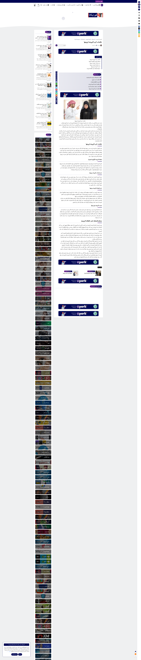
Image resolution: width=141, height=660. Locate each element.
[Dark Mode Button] (135, 656)
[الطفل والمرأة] (43, 313)
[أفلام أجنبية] (43, 234)
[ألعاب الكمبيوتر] (43, 328)
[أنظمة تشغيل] (43, 373)
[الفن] (43, 343)
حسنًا (20, 654)
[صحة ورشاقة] (43, 576)
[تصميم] (43, 427)
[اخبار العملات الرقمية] (43, 159)
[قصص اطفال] (43, 656)
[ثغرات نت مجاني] (43, 482)
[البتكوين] (43, 254)
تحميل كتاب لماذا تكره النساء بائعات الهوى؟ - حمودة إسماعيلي (42, 56)
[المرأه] (43, 363)
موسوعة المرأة (77, 39)
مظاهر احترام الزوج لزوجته (94, 84)
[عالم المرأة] (43, 606)
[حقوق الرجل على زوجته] (75, 273)
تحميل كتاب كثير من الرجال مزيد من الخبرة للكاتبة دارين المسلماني (41, 95)
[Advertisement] (54, 15)
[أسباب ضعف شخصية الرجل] (98, 273)
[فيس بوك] (43, 651)
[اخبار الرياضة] (43, 145)
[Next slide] (56, 286)
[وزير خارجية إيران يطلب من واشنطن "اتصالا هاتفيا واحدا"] (49, 85)
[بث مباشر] (43, 378)
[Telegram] (56, 88)
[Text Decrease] (56, 78)
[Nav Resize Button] (139, 9)
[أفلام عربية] (43, 244)
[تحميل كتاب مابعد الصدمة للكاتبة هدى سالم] (49, 47)
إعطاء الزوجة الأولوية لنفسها (94, 61)
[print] (56, 101)
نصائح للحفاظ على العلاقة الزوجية (93, 68)
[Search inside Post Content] (56, 72)
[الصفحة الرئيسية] (102, 5)
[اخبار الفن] (43, 164)
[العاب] (43, 323)
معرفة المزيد (14, 654)
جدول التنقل (98, 57)
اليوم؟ (35, 4)
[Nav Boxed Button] (139, 7)
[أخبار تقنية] (43, 174)
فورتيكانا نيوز (95, 5)
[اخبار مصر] (43, 194)
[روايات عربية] (43, 532)
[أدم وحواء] (43, 204)
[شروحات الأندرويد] (43, 556)
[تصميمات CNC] (43, 432)
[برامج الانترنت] (43, 383)
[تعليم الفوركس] (43, 457)
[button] (56, 82)
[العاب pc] (43, 333)
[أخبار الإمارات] (43, 140)
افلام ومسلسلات (60, 5)
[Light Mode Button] (135, 654)
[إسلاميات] (43, 214)
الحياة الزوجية (88, 39)
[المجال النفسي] (43, 353)
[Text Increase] (56, 74)
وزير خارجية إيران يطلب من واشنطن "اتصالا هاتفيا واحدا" (41, 85)
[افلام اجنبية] (43, 239)
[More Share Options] (56, 103)
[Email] (56, 97)
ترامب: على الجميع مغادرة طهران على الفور (85, 1)
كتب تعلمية (45, 5)
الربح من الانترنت (70, 5)
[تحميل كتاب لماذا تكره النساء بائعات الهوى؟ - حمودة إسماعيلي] (49, 56)
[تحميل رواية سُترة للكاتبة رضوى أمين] (49, 106)
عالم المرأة (83, 39)
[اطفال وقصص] (43, 229)
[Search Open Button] (139, 2)
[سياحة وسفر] (43, 537)
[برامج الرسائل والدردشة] (43, 398)
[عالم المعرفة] (43, 616)
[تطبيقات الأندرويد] (43, 437)
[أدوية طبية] (43, 209)
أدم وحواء (93, 39)
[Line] (56, 94)
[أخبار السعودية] (43, 149)
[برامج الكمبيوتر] (43, 403)
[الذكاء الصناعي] (43, 388)
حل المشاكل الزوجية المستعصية (93, 77)
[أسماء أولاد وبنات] (43, 219)
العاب (52, 5)
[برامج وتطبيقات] (43, 408)
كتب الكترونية (79, 5)
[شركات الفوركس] (43, 551)
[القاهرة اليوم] (43, 348)
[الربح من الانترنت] (43, 288)
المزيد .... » (9, 651)
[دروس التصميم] (43, 522)
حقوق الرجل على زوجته (67, 273)
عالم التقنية (87, 5)
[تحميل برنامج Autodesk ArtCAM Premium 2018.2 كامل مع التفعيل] (49, 75)
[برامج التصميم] (43, 393)
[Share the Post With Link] (56, 80)
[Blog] (56, 99)
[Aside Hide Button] (135, 651)
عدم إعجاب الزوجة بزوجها (95, 63)
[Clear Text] (56, 45)
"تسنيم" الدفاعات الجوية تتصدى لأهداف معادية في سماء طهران (41, 123)
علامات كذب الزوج (96, 79)
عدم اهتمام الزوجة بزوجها (95, 64)
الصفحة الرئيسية (99, 39)
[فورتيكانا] (95, 15)
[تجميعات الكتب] (43, 417)
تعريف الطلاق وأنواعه (95, 82)
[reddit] (56, 96)
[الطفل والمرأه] (43, 318)
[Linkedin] (56, 92)
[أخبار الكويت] (43, 646)
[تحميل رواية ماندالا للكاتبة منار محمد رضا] (49, 115)
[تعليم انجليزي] (43, 462)
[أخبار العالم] (43, 154)
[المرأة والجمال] (43, 358)
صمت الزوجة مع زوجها (95, 66)
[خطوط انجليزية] (43, 507)
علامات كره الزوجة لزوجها (95, 59)
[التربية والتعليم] (43, 259)
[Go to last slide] (58, 286)
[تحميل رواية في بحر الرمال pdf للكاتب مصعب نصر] (49, 66)
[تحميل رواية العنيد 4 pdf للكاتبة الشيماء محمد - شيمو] (49, 38)
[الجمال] (43, 264)
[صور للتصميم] (43, 581)
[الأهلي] (43, 298)
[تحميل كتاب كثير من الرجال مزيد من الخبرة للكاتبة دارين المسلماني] (49, 95)
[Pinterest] (56, 90)
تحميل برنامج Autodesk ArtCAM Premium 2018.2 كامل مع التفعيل (41, 75)
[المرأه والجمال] (43, 368)
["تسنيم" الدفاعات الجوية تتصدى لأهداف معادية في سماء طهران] (49, 124)
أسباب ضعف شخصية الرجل (94, 86)
